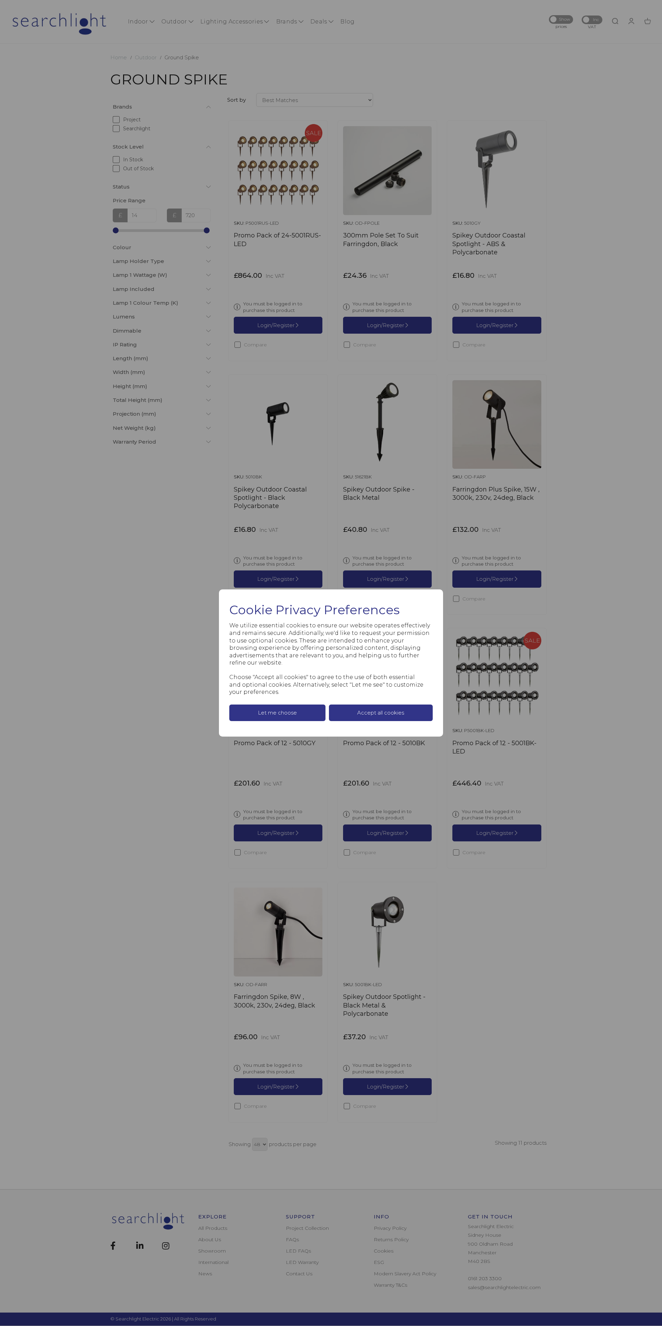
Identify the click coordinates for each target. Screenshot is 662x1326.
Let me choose (277, 712)
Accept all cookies (380, 712)
